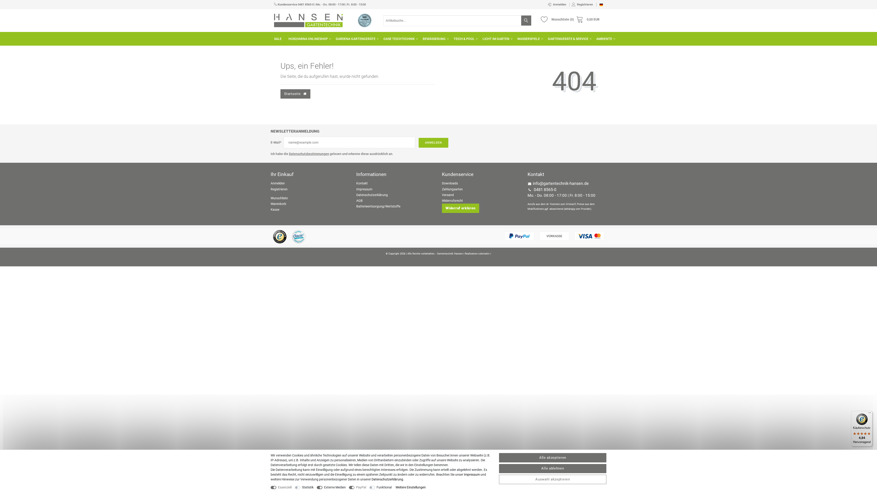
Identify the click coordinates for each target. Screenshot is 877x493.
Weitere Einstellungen (411, 487)
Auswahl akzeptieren (552, 479)
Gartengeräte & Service (568, 39)
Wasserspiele (528, 39)
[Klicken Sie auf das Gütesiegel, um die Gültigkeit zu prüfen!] (280, 236)
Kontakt (362, 183)
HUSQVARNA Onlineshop (308, 39)
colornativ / (484, 253)
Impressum (364, 189)
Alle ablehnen (552, 468)
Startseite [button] (293, 94)
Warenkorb (278, 204)
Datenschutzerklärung (372, 195)
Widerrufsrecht (452, 200)
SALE (278, 39)
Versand (448, 195)
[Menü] (869, 414)
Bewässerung (434, 39)
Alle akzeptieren (552, 458)
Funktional (384, 487)
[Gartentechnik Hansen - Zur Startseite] (308, 20)
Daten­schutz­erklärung (387, 479)
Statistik (308, 487)
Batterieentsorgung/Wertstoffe (378, 206)
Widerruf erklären (460, 208)
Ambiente (604, 39)
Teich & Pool (464, 39)
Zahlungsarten (452, 189)
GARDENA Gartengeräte (355, 39)
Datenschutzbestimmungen (309, 154)
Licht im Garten (496, 39)
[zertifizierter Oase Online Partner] (365, 20)
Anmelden (433, 142)
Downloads (450, 183)
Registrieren (279, 189)
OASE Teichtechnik (399, 39)
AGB (359, 200)
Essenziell (285, 487)
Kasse (275, 209)
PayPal (361, 487)
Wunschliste (279, 198)
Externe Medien (335, 487)
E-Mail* (276, 142)
